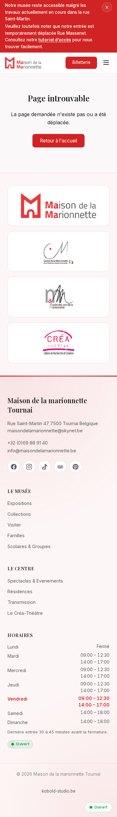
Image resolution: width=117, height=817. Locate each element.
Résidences (19, 591)
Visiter (14, 524)
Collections (19, 514)
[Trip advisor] (60, 466)
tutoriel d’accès (54, 39)
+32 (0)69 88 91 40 (27, 442)
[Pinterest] (75, 466)
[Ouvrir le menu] (106, 63)
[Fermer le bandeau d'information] (107, 7)
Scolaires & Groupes (29, 546)
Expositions (19, 503)
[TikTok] (44, 466)
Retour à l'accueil (58, 141)
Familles (16, 535)
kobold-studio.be (59, 791)
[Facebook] (13, 466)
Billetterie (81, 62)
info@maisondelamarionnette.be (41, 450)
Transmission (21, 602)
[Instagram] (29, 466)
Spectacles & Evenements (35, 580)
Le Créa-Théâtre (25, 613)
